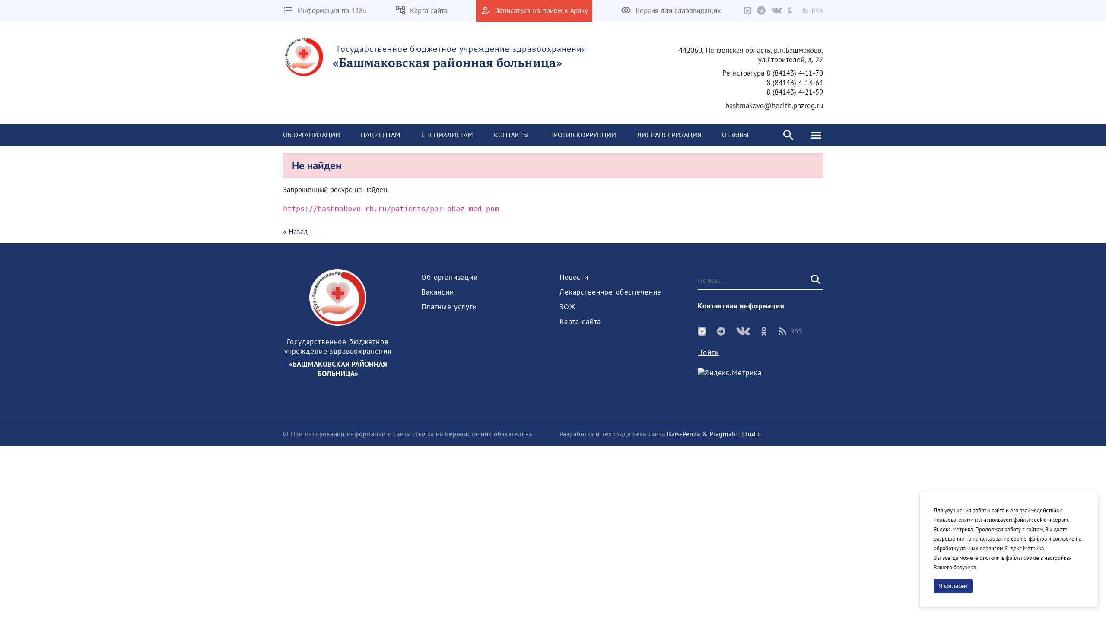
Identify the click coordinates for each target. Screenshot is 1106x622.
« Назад (295, 231)
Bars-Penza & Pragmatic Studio (714, 434)
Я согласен (953, 586)
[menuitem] (311, 135)
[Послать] (815, 280)
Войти (708, 352)
